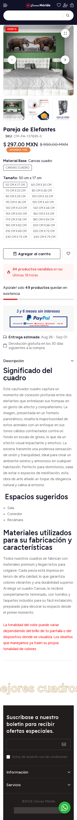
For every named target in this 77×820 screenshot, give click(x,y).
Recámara (15, 520)
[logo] (38, 5)
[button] (5, 5)
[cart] (72, 5)
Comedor (14, 514)
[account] (65, 5)
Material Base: (27, 161)
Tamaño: (22, 178)
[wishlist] (59, 5)
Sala (10, 508)
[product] (65, 33)
